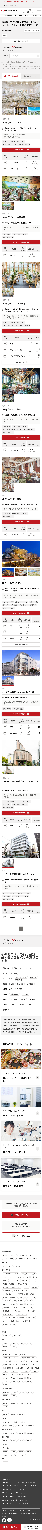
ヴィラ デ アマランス (17, 356)
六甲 (11, 826)
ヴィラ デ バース (16, 350)
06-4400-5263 (33, 1526)
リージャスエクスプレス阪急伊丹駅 (18, 691)
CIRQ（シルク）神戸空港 (13, 303)
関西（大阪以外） (24, 15)
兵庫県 (35, 15)
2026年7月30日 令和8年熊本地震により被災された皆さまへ (21, 1)
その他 (5, 994)
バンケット (14, 255)
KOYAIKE (13, 733)
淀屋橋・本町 (7, 989)
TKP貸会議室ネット (10, 15)
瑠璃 (11, 343)
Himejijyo (13, 917)
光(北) (12, 632)
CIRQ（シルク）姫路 (11, 498)
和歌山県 (6, 1010)
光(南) (12, 638)
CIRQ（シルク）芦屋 (11, 409)
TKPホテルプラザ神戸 (12, 582)
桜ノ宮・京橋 (7, 978)
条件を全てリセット (31, 30)
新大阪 (5, 973)
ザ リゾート (14, 169)
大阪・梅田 (7, 968)
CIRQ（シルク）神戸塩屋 (13, 217)
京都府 (5, 999)
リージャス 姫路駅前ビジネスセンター (19, 873)
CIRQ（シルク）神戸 (11, 122)
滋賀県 (32, 999)
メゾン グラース (15, 162)
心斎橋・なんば (8, 984)
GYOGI (12, 727)
